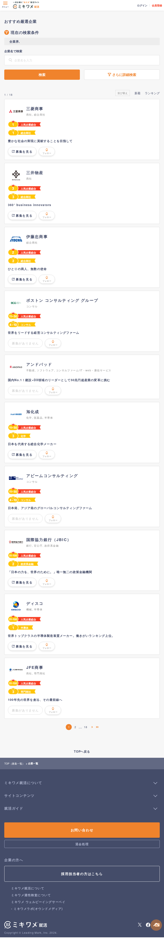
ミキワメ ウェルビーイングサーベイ (38, 902)
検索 (42, 74)
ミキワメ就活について (27, 888)
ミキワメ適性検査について (31, 895)
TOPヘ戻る (82, 751)
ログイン (142, 5)
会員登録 (157, 5)
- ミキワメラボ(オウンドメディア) (37, 908)
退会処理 (82, 844)
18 (85, 727)
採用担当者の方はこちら (82, 873)
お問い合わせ (82, 830)
